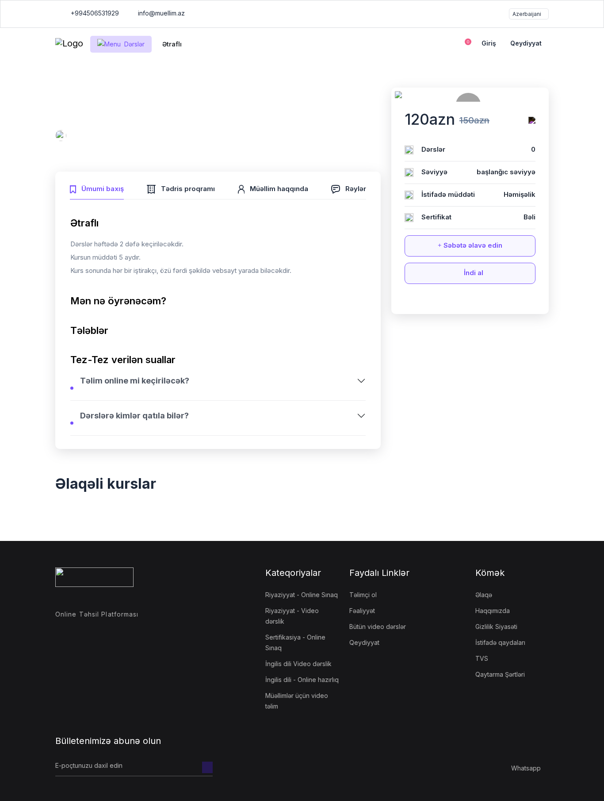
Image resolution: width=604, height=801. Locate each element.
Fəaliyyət (362, 610)
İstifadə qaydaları (500, 642)
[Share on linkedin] (495, 301)
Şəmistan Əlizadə (96, 137)
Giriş (489, 43)
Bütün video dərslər (377, 626)
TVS (481, 658)
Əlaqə (483, 594)
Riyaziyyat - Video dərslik (292, 616)
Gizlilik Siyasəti (496, 626)
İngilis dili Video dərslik (298, 663)
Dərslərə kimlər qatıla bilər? (134, 415)
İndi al (472, 272)
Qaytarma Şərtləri (500, 674)
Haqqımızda (492, 610)
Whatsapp (526, 768)
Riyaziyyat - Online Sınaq (301, 594)
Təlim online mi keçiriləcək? (134, 380)
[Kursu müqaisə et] (531, 120)
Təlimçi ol (363, 594)
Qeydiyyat (526, 43)
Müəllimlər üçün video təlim (296, 701)
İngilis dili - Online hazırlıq (302, 679)
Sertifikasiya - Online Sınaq (295, 642)
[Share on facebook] (446, 301)
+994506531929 (94, 13)
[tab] (97, 187)
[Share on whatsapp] (478, 301)
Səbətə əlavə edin (472, 245)
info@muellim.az (161, 13)
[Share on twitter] (462, 301)
